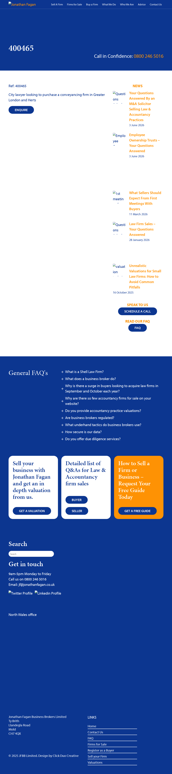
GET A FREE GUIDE (137, 511)
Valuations (95, 762)
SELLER (77, 511)
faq (138, 328)
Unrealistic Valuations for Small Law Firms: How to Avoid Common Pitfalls (145, 276)
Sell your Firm (97, 756)
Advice (142, 4)
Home (92, 726)
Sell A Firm (57, 4)
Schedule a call (137, 311)
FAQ (90, 738)
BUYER (76, 500)
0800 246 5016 (148, 56)
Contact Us (156, 4)
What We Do (109, 4)
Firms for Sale (74, 4)
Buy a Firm (92, 4)
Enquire (21, 110)
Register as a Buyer (101, 750)
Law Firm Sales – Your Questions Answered (142, 229)
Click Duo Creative (66, 756)
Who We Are (127, 4)
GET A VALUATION (32, 511)
